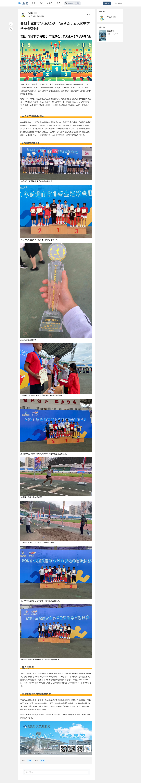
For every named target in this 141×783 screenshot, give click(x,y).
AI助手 (49, 3)
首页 (33, 3)
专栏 (41, 3)
